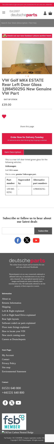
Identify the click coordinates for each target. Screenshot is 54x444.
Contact (5, 359)
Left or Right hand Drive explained (19, 315)
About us (6, 298)
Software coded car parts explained (18, 323)
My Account (8, 355)
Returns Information (11, 303)
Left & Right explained (13, 311)
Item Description (13, 152)
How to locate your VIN (13, 331)
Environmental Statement (14, 371)
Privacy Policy (9, 363)
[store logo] (27, 13)
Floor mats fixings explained (15, 327)
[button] (26, 76)
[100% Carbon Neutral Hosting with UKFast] (17, 432)
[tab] (13, 152)
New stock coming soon (13, 335)
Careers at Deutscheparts (14, 339)
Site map (6, 367)
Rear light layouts (10, 319)
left (18, 159)
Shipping (6, 306)
